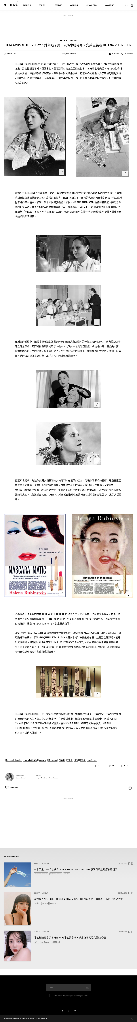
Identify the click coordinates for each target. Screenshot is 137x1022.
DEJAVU (45, 903)
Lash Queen (92, 760)
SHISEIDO (55, 942)
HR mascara (52, 760)
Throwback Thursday (13, 760)
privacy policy (70, 995)
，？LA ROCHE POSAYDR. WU (76, 869)
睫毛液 (82, 760)
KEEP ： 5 (78, 899)
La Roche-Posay (56, 874)
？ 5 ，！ (71, 937)
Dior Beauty (45, 942)
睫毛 (76, 760)
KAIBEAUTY (54, 903)
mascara (42, 760)
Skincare (45, 863)
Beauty (63, 40)
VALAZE (62, 760)
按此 (39, 1018)
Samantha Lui (71, 54)
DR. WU (67, 874)
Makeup (73, 40)
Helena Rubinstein (30, 760)
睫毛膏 (69, 760)
